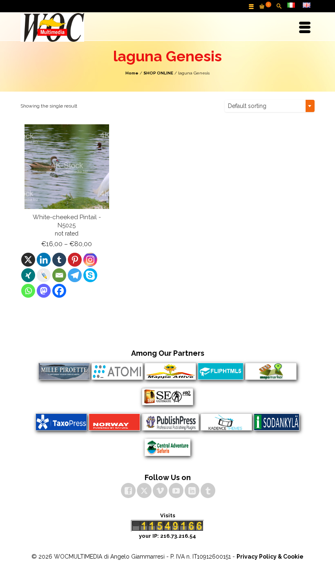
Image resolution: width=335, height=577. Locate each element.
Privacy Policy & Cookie (270, 556)
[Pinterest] (75, 260)
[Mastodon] (44, 291)
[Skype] (90, 275)
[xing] (28, 275)
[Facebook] (59, 291)
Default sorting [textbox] (247, 106)
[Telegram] (75, 275)
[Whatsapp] (28, 291)
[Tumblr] (59, 260)
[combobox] (270, 106)
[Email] (59, 275)
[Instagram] (90, 260)
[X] (28, 260)
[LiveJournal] (44, 275)
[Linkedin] (44, 260)
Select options (67, 306)
